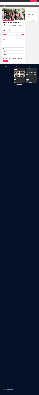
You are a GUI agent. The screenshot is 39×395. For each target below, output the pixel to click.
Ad (3, 48)
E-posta (4, 51)
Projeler (27, 3)
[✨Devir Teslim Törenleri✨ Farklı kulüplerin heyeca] (11, 79)
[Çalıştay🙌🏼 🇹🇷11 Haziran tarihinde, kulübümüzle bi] (4, 362)
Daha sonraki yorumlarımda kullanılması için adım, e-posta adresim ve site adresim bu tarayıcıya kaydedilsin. (13, 59)
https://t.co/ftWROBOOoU (16, 70)
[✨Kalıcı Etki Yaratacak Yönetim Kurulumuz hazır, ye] (7, 246)
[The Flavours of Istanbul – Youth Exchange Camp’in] (11, 134)
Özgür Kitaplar (3, 0)
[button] (36, 3)
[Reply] (14, 77)
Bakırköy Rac (29, 68)
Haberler (31, 3)
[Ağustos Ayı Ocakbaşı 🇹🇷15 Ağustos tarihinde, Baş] (4, 78)
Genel (7, 20)
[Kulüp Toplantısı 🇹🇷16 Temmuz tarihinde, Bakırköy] (4, 202)
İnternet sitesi (5, 54)
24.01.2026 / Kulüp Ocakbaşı (30, 14)
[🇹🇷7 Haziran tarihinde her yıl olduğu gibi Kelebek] (7, 367)
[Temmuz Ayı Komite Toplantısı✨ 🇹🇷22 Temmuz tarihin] (11, 100)
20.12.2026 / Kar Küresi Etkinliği (30, 20)
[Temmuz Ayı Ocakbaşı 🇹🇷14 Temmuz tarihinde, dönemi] (7, 197)
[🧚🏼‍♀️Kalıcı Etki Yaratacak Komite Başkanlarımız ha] (4, 246)
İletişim (35, 3)
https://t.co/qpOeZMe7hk (19, 82)
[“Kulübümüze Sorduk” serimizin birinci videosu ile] (11, 297)
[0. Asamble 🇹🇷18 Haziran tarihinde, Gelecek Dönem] (7, 314)
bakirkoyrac (5, 30)
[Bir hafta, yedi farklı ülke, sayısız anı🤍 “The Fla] (7, 155)
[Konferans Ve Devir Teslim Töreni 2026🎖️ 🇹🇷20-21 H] (4, 318)
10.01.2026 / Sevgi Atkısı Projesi (30, 17)
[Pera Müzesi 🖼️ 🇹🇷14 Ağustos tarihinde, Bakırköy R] (7, 79)
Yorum (4, 39)
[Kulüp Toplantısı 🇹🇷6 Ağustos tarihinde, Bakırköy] (4, 106)
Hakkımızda (23, 3)
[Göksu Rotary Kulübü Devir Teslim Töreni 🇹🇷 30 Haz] (11, 265)
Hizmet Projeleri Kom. (11, 20)
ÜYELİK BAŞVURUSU (33, 0)
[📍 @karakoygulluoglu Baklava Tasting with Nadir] (4, 122)
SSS (32, 3)
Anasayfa (20, 3)
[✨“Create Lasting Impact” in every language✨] (7, 94)
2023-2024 (4, 20)
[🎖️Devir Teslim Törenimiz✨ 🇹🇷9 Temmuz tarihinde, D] (11, 215)
